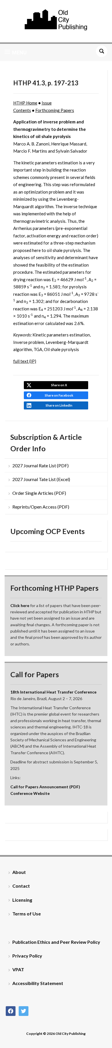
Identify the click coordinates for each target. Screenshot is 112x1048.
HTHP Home (25, 102)
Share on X (59, 385)
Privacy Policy (27, 955)
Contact (21, 886)
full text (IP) (24, 361)
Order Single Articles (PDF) (39, 493)
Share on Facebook (59, 395)
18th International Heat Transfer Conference (53, 692)
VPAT (18, 969)
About (19, 872)
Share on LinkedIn (59, 405)
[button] (16, 52)
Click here (19, 605)
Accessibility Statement (37, 983)
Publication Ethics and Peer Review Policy (56, 942)
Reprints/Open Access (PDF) (40, 506)
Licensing (22, 900)
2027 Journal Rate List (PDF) (40, 465)
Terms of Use (26, 913)
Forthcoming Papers (54, 110)
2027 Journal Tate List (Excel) (41, 479)
